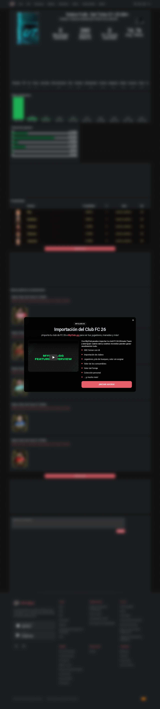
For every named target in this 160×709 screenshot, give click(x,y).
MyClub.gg (73, 335)
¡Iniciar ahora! (107, 384)
